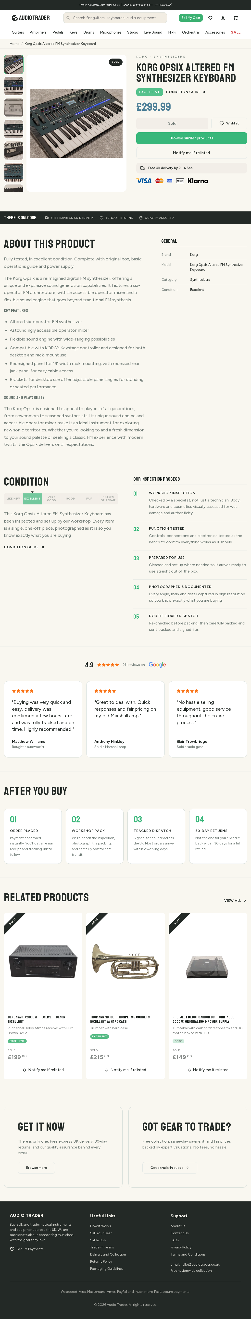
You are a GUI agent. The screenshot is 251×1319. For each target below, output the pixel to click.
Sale (236, 32)
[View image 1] (14, 64)
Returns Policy (101, 1261)
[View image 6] (14, 172)
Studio (132, 32)
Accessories (215, 32)
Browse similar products (191, 138)
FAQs (175, 1240)
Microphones (110, 32)
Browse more (36, 1168)
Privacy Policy (181, 1247)
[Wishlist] (210, 17)
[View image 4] (14, 129)
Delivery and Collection (108, 1254)
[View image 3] (14, 107)
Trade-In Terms (102, 1247)
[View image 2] (14, 86)
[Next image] (118, 183)
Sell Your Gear (101, 1233)
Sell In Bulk (98, 1240)
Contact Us (180, 1233)
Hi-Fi (172, 32)
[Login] (223, 17)
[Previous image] (106, 183)
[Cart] (235, 17)
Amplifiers (38, 32)
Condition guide (183, 92)
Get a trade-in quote (167, 1168)
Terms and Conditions (188, 1254)
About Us (178, 1226)
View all (232, 901)
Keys (73, 32)
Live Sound (153, 32)
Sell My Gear (191, 18)
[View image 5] (14, 150)
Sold (172, 123)
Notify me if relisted (191, 152)
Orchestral (191, 32)
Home (14, 44)
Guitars (18, 32)
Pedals (57, 32)
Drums (88, 32)
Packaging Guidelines (106, 1269)
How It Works (100, 1226)
